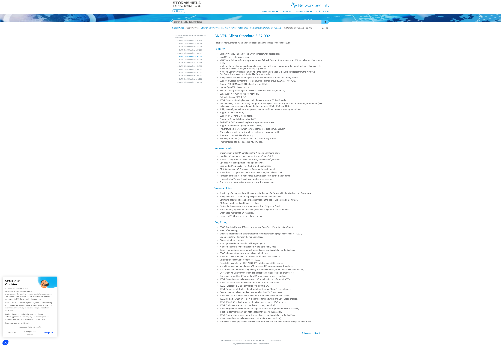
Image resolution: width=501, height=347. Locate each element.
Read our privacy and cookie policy (17, 323)
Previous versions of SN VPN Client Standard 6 (263, 28)
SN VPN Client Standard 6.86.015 (189, 43)
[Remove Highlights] (326, 28)
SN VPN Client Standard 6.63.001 (189, 53)
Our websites (275, 341)
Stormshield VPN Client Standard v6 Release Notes (222, 28)
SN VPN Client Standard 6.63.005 (189, 50)
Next (316, 333)
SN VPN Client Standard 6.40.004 (189, 66)
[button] (325, 22)
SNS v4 (177, 11)
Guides (285, 11)
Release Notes (268, 11)
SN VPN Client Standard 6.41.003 (189, 63)
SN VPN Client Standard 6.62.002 (189, 56)
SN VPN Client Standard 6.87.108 (189, 40)
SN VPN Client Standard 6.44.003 (189, 60)
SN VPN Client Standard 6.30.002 (189, 69)
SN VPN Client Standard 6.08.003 (189, 82)
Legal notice (264, 344)
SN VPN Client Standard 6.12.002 (189, 79)
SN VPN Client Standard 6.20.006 (189, 76)
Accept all (48, 333)
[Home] (322, 28)
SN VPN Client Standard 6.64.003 (189, 47)
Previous (307, 333)
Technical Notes (302, 11)
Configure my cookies (29, 332)
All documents (322, 11)
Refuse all (12, 333)
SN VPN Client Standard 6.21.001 (189, 73)
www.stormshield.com (232, 341)
